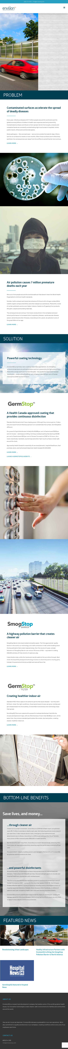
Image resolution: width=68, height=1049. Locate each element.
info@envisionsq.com (38, 1)
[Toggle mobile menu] (64, 7)
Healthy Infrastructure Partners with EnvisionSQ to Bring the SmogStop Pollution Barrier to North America (51, 935)
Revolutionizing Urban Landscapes (17, 935)
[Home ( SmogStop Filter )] (34, 51)
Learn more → (12, 143)
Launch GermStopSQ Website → (19, 456)
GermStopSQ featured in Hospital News (17, 970)
